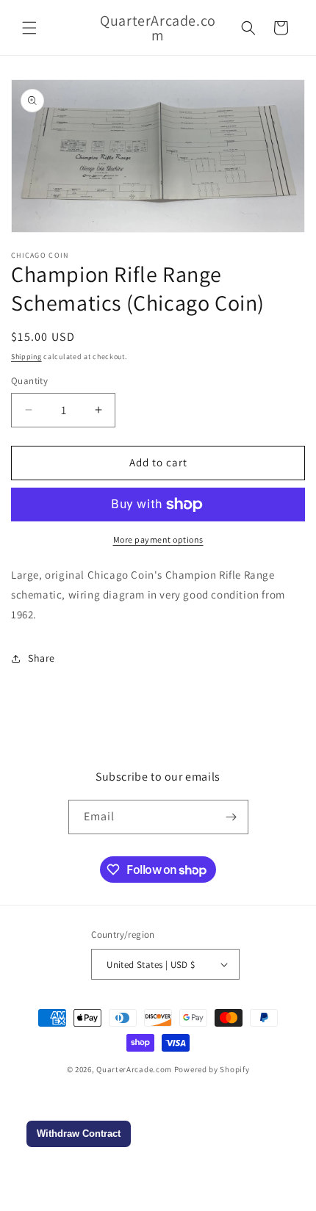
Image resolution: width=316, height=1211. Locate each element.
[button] (29, 28)
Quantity (29, 381)
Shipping (26, 356)
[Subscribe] (231, 817)
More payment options (158, 539)
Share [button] (41, 658)
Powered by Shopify (212, 1069)
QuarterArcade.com (134, 1069)
